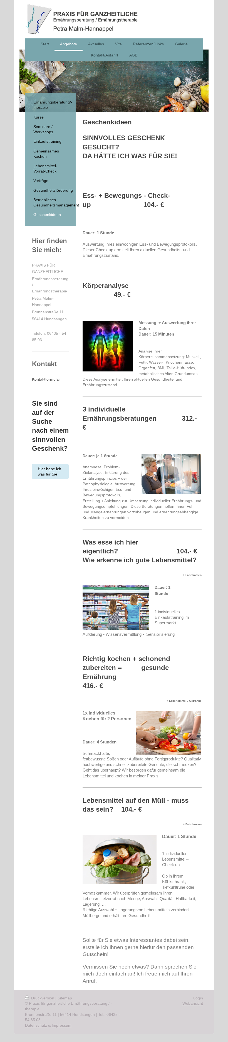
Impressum (61, 1025)
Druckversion (42, 998)
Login (198, 998)
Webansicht (192, 1003)
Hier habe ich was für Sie (49, 471)
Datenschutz (36, 1025)
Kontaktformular (46, 379)
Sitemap (65, 998)
